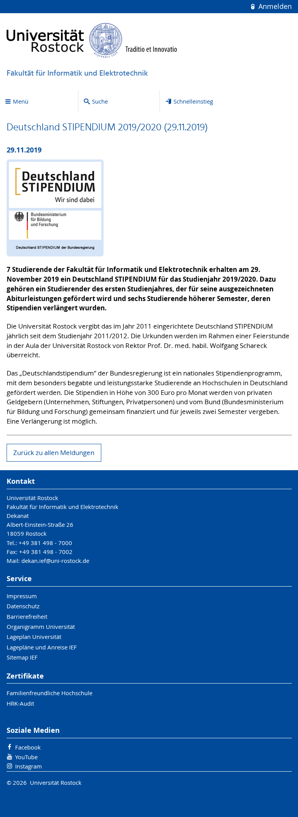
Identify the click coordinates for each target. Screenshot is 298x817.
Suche (100, 101)
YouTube (26, 757)
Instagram (28, 766)
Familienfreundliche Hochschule (49, 693)
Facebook (28, 747)
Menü (20, 101)
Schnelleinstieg (193, 101)
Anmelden (273, 6)
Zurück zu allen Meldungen (53, 452)
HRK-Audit (20, 703)
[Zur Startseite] (92, 40)
